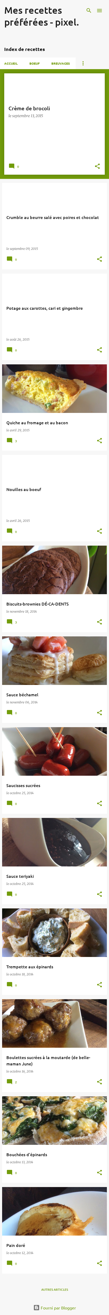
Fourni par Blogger (58, 1307)
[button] (97, 166)
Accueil (11, 63)
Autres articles (54, 1289)
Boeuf (34, 63)
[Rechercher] (89, 10)
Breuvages (60, 63)
